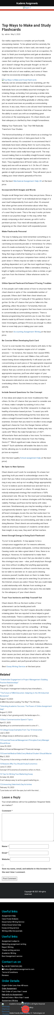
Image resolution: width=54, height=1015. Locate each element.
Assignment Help (9, 916)
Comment (7, 811)
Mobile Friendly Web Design (19, 1013)
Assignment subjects (10, 941)
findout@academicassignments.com (19, 969)
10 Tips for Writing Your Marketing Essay (16, 774)
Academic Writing (9, 953)
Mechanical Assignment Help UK (27, 181)
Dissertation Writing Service (13, 922)
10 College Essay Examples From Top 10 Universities (21, 730)
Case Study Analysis (10, 919)
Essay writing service (10, 928)
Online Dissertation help (11, 925)
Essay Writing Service (16, 666)
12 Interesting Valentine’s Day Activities (16, 784)
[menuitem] (27, 684)
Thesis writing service (11, 950)
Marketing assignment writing (14, 944)
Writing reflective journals (12, 931)
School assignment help (30, 458)
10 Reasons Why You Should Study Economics (18, 764)
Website (6, 859)
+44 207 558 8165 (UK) (13, 966)
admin (7, 34)
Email (5, 853)
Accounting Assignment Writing (27, 332)
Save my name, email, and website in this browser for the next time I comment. (26, 870)
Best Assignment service (12, 956)
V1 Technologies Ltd (38, 1013)
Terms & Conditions (10, 972)
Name (5, 846)
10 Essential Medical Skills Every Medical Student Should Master (26, 753)
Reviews (5, 975)
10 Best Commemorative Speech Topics (16, 720)
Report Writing (7, 947)
